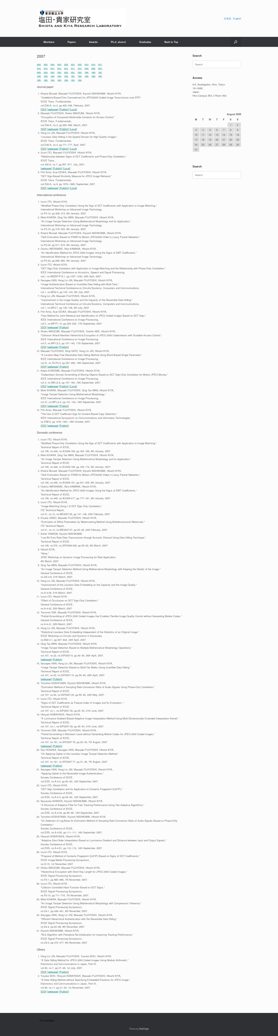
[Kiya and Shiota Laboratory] (81, 18)
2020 (80, 64)
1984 (52, 80)
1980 (80, 80)
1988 (93, 76)
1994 (52, 76)
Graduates (145, 42)
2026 (39, 64)
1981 (73, 80)
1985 (46, 80)
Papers (72, 42)
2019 (87, 64)
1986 (39, 80)
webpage (53, 109)
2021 (73, 64)
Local (73, 109)
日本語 (227, 18)
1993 (59, 76)
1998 (93, 72)
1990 (80, 76)
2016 (39, 68)
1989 (87, 76)
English (237, 18)
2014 (52, 68)
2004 (52, 72)
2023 (59, 64)
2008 (93, 68)
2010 (80, 68)
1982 (66, 80)
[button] (235, 42)
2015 (46, 68)
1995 (46, 76)
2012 (66, 68)
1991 (73, 76)
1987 (100, 76)
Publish (64, 109)
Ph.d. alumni (118, 42)
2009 (87, 68)
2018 (93, 64)
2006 (39, 72)
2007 (100, 68)
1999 (87, 72)
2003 (59, 72)
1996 (39, 76)
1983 (59, 80)
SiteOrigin (144, 1028)
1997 (100, 72)
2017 (100, 64)
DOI (43, 109)
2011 (73, 68)
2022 (66, 64)
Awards (93, 42)
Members (48, 42)
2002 (66, 72)
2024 (52, 64)
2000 (80, 72)
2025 (46, 64)
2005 (46, 72)
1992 (66, 76)
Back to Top (171, 42)
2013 (59, 68)
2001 (73, 72)
